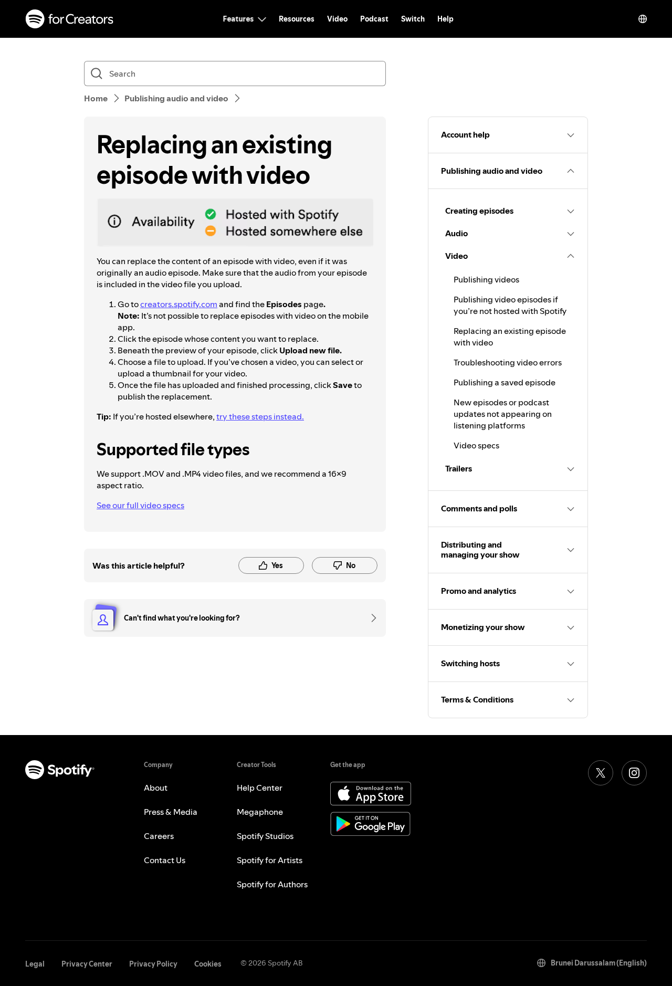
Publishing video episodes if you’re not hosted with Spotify (510, 305)
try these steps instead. (260, 416)
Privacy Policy (153, 964)
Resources (296, 19)
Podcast (374, 19)
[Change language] (642, 19)
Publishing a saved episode (504, 382)
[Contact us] (370, 618)
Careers (159, 836)
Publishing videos (486, 279)
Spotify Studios (265, 836)
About (155, 787)
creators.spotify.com (178, 304)
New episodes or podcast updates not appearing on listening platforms (503, 413)
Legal (35, 964)
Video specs (476, 445)
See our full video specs (140, 505)
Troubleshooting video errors (508, 362)
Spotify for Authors (272, 884)
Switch (413, 19)
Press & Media (170, 811)
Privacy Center (86, 964)
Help (445, 19)
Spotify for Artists (269, 860)
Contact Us (164, 860)
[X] (600, 772)
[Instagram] (634, 772)
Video (337, 19)
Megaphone (260, 811)
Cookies (208, 964)
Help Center (259, 787)
